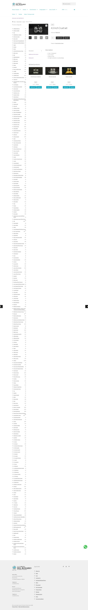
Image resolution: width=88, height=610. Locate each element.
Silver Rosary (16, 433)
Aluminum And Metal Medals (19, 42)
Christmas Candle (17, 114)
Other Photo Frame (17, 356)
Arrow (15, 49)
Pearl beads (16, 370)
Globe (15, 227)
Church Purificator (17, 130)
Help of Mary (16, 233)
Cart (37, 575)
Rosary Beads (16, 409)
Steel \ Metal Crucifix (17, 488)
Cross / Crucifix (52, 9)
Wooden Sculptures (17, 551)
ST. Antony (16, 443)
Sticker (15, 492)
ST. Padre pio (16, 470)
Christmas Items (17, 120)
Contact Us (38, 578)
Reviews (20, 14)
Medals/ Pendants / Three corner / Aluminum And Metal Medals (20, 309)
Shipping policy (39, 594)
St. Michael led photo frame (19, 468)
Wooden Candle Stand (18, 539)
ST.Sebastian (16, 482)
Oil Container (16, 340)
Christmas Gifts (16, 118)
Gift (14, 221)
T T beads (15, 502)
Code (14, 138)
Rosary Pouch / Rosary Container (20, 413)
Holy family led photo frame (19, 243)
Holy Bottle (16, 235)
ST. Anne (15, 441)
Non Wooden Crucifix (17, 334)
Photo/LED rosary (17, 376)
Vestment (15, 523)
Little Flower (16, 298)
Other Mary (16, 354)
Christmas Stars (17, 122)
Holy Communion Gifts (18, 237)
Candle (15, 71)
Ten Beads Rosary (17, 508)
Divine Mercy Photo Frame (18, 175)
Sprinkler (15, 437)
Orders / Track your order (29, 14)
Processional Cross (17, 389)
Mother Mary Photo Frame (18, 322)
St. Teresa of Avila (17, 474)
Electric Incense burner (18, 189)
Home (15, 21)
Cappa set (15, 79)
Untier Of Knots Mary (17, 519)
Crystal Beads (16, 163)
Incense (15, 261)
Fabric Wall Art (16, 191)
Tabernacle (16, 504)
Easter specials (16, 185)
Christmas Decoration (18, 116)
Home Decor (16, 253)
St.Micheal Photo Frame (18, 480)
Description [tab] (31, 50)
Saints (15, 421)
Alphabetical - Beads (17, 34)
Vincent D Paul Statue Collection (20, 525)
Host (14, 255)
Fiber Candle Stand (17, 197)
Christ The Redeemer (17, 112)
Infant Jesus (16, 265)
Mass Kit (15, 304)
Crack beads (16, 144)
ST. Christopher (16, 447)
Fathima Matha (16, 195)
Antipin (15, 47)
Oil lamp (15, 342)
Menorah (15, 313)
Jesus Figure (16, 269)
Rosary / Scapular (15, 9)
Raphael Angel (16, 395)
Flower (15, 205)
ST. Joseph (16, 456)
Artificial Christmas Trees (18, 51)
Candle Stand (16, 75)
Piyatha (15, 378)
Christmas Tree (16, 124)
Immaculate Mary (17, 259)
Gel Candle (15, 213)
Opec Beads (16, 344)
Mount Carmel (16, 326)
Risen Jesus (16, 403)
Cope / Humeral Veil (17, 142)
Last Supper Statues (17, 288)
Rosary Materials (17, 411)
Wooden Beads (16, 537)
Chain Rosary (16, 96)
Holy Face (15, 239)
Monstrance (16, 317)
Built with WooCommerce (24, 606)
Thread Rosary (16, 510)
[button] (46, 26)
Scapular (15, 423)
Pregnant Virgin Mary (17, 386)
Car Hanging (16, 84)
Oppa (15, 348)
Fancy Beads (16, 193)
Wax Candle (16, 529)
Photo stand (16, 374)
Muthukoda (16, 328)
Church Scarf (16, 132)
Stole (15, 494)
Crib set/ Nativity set (17, 148)
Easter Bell (15, 179)
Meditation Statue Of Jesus (19, 311)
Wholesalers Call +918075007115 (18, 18)
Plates (15, 382)
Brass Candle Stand (17, 69)
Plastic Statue (16, 380)
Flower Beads (16, 207)
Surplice (15, 500)
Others (13, 14)
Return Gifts (16, 399)
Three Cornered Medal (18, 515)
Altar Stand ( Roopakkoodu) (19, 40)
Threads (15, 512)
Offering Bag (16, 336)
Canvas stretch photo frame (19, 77)
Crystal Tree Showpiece (18, 169)
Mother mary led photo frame (19, 319)
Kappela (15, 276)
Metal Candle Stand (17, 315)
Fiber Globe (16, 201)
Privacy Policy (38, 589)
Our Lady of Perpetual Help (19, 366)
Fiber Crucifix (16, 199)
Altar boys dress (17, 36)
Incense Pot (16, 263)
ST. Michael (16, 466)
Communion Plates (17, 140)
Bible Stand (16, 61)
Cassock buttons (17, 90)
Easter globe (16, 183)
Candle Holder (16, 73)
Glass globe (16, 225)
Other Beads (16, 350)
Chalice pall (16, 104)
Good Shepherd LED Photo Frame (20, 229)
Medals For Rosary (17, 306)
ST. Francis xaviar (17, 452)
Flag (14, 203)
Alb (14, 32)
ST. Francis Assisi (17, 449)
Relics (15, 397)
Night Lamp (16, 332)
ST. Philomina (16, 472)
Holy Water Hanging (17, 251)
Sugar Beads (16, 498)
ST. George (15, 454)
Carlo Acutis (16, 88)
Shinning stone (16, 429)
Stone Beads (16, 496)
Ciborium (15, 134)
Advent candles (16, 30)
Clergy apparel (43, 9)
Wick (14, 535)
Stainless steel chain (17, 484)
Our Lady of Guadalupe (18, 362)
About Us (38, 571)
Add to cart (59, 37)
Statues (24, 9)
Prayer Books (16, 385)
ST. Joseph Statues (17, 458)
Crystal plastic (16, 167)
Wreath (15, 553)
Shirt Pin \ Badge (17, 431)
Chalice (15, 102)
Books (15, 65)
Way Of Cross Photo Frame (18, 531)
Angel (15, 45)
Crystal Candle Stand (17, 165)
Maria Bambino (16, 302)
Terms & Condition (40, 599)
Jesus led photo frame (18, 272)
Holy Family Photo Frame (18, 245)
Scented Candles (17, 425)
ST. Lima (15, 464)
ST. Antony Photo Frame (18, 445)
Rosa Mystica (16, 405)
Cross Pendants (16, 155)
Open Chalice (16, 346)
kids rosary (16, 280)
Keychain (15, 278)
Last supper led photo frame (19, 284)
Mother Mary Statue (17, 324)
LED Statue (16, 296)
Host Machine (16, 257)
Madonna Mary (16, 300)
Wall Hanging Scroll (17, 527)
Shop (37, 596)
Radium (15, 393)
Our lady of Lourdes (17, 364)
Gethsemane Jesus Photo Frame (20, 219)
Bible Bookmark (16, 57)
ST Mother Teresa (17, 439)
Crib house (15, 146)
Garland (15, 211)
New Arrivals (16, 330)
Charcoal (15, 106)
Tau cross (15, 506)
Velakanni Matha (17, 521)
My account (38, 585)
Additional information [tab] (33, 54)
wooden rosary (16, 549)
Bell (14, 55)
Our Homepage (39, 587)
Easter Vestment (17, 187)
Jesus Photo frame (17, 274)
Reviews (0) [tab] (31, 57)
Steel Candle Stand (17, 490)
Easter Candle (16, 181)
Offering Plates (16, 338)
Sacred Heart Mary (17, 417)
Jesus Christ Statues (17, 268)
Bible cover (16, 59)
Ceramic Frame (16, 94)
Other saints (16, 358)
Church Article (19, 21)
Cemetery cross (16, 92)
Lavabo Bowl (16, 290)
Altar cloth (16, 38)
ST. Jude (15, 460)
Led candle (16, 292)
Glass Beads (16, 223)
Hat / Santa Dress (17, 231)
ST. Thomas (16, 476)
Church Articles (33, 9)
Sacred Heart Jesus (17, 415)
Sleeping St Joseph (17, 435)
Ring (14, 401)
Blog (37, 573)
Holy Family (16, 241)
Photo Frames (16, 372)
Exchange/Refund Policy (41, 580)
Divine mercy (16, 173)
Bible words (16, 63)
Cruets (23, 21)
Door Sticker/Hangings (18, 177)
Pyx (14, 391)
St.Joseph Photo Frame (18, 478)
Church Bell (16, 128)
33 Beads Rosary (17, 28)
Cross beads (16, 153)
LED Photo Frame (17, 294)
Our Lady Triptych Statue (18, 368)
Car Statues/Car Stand (18, 86)
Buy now (66, 37)
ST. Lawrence (16, 462)
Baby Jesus (16, 53)
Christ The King (16, 110)
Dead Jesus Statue (17, 171)
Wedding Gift (16, 533)
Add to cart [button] (33, 87)
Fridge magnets (16, 209)
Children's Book (16, 108)
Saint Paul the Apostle (18, 419)
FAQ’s (37, 582)
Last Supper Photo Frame (18, 286)
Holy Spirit (15, 247)
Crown (15, 157)
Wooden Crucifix (17, 541)
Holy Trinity (16, 249)
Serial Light (16, 427)
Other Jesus (16, 352)
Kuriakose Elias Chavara (18, 282)
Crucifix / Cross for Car (18, 159)
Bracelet (15, 67)
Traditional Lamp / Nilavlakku (19, 517)
